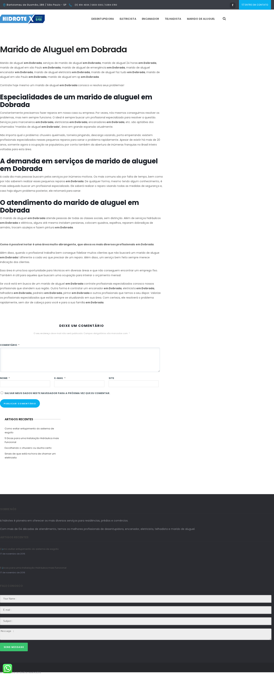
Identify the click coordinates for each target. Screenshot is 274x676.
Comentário (9, 345)
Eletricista (128, 19)
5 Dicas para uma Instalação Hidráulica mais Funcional (32, 440)
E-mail (59, 378)
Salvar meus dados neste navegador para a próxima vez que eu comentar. (57, 393)
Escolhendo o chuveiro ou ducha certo (28, 448)
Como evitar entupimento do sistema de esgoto (29, 430)
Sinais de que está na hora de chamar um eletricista (30, 455)
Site (111, 378)
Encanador (150, 19)
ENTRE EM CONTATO (256, 4)
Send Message (14, 647)
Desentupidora (102, 19)
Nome (5, 378)
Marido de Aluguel (201, 19)
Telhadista (173, 19)
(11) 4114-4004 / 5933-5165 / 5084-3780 (95, 5)
